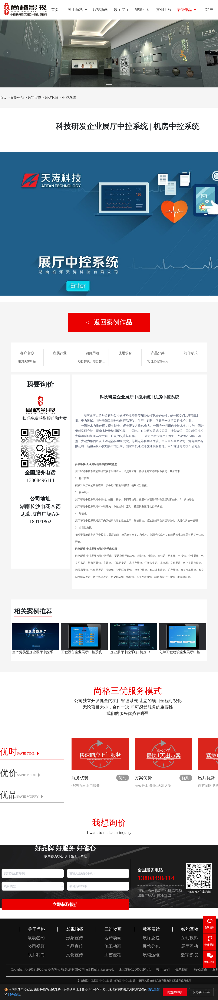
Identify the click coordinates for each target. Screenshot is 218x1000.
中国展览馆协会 (146, 980)
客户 (209, 9)
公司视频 (36, 946)
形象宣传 (74, 937)
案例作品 (185, 9)
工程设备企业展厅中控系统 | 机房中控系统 (84, 652)
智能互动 (142, 9)
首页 (55, 9)
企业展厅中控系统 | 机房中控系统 (133, 652)
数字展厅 (121, 9)
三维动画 (113, 929)
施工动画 (112, 946)
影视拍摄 (74, 929)
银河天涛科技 (27, 361)
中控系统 (69, 97)
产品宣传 (74, 946)
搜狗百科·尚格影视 (124, 980)
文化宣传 (74, 954)
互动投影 (189, 937)
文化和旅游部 (164, 980)
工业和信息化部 (182, 980)
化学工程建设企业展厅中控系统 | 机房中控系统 (182, 652)
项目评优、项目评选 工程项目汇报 (92, 361)
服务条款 (14, 994)
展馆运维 (52, 97)
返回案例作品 (113, 322)
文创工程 (164, 9)
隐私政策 (154, 989)
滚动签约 (36, 937)
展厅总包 (151, 937)
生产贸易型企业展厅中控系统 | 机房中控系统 (35, 652)
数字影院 (189, 954)
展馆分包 (151, 946)
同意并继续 (174, 992)
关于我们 (163, 969)
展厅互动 (189, 946)
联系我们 (36, 954)
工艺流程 (112, 954)
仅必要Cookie (201, 992)
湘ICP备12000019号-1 (135, 969)
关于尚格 (76, 9)
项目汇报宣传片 (157, 361)
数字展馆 (34, 97)
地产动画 (112, 937)
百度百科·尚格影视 (101, 980)
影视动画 (100, 9)
